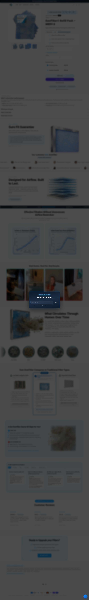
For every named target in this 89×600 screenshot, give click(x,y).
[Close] (58, 293)
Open (56, 302)
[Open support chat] (85, 596)
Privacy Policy (44, 305)
